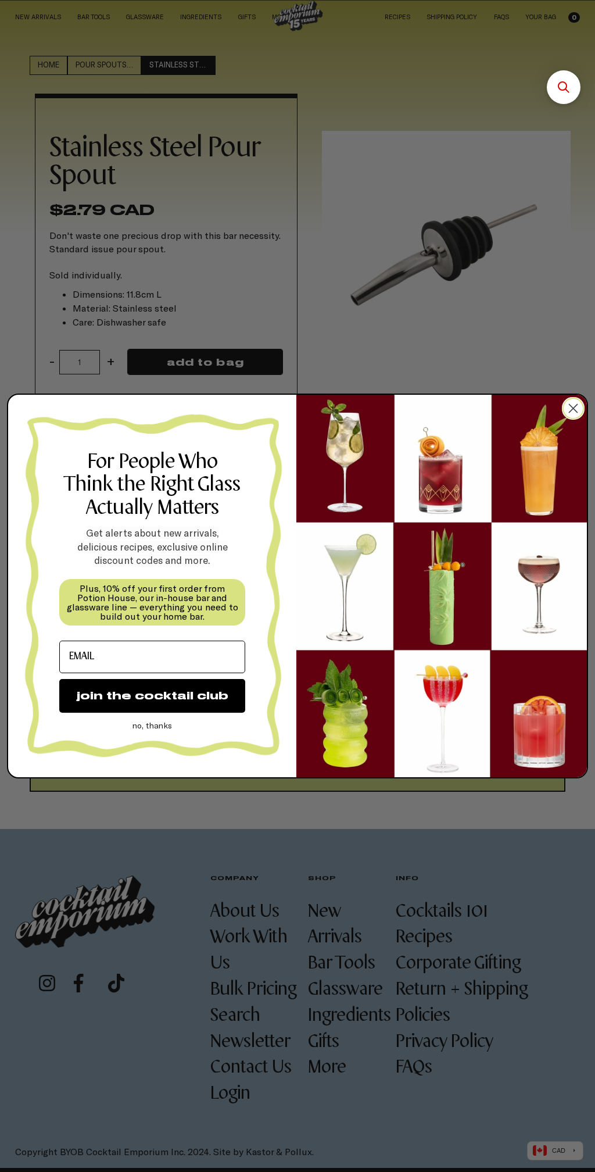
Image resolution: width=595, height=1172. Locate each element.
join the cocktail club (152, 695)
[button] (563, 87)
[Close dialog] (573, 408)
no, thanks (152, 725)
